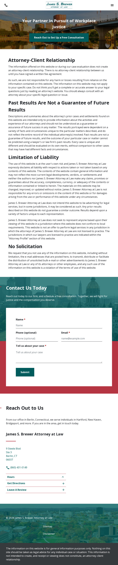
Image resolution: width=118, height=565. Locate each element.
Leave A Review (16, 489)
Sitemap (47, 526)
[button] (112, 5)
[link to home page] (59, 5)
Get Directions (16, 483)
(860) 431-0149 (18, 467)
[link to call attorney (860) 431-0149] (5, 5)
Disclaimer (49, 533)
